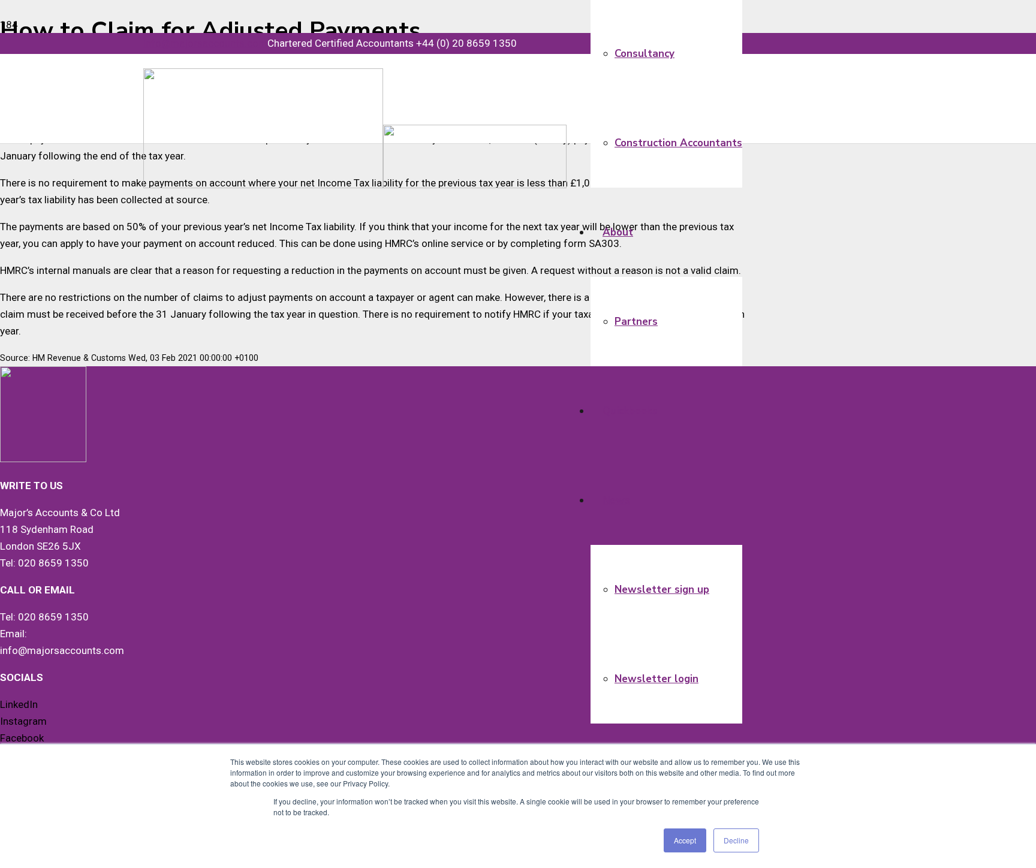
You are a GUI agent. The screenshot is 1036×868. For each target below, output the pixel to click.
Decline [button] (736, 840)
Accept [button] (685, 840)
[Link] (355, 185)
